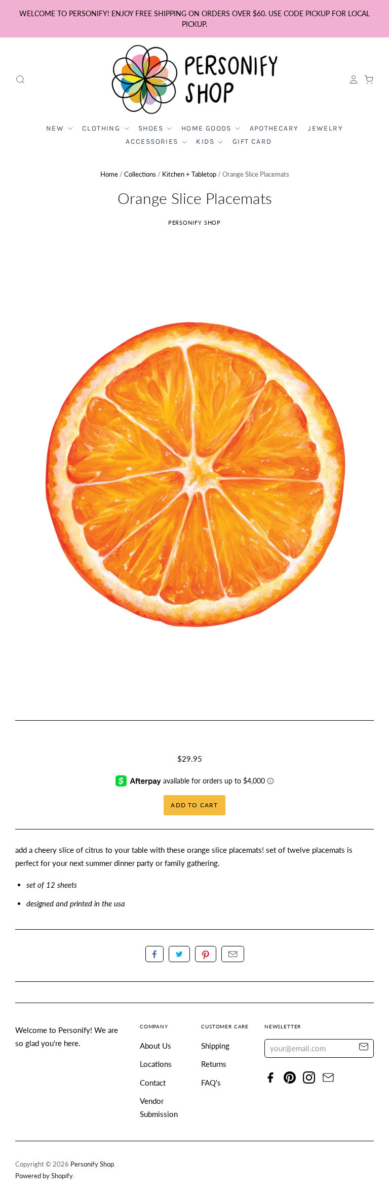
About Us (155, 1045)
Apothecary (274, 128)
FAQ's (211, 1082)
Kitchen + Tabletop (189, 174)
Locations (156, 1063)
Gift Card (252, 141)
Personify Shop (194, 222)
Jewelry (325, 128)
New (56, 128)
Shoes (151, 128)
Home (109, 174)
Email (232, 954)
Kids (206, 141)
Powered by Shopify (44, 1176)
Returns (213, 1063)
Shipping (215, 1045)
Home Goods (207, 128)
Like (154, 954)
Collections (140, 174)
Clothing (102, 128)
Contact (153, 1082)
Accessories (153, 141)
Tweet (179, 954)
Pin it (205, 954)
